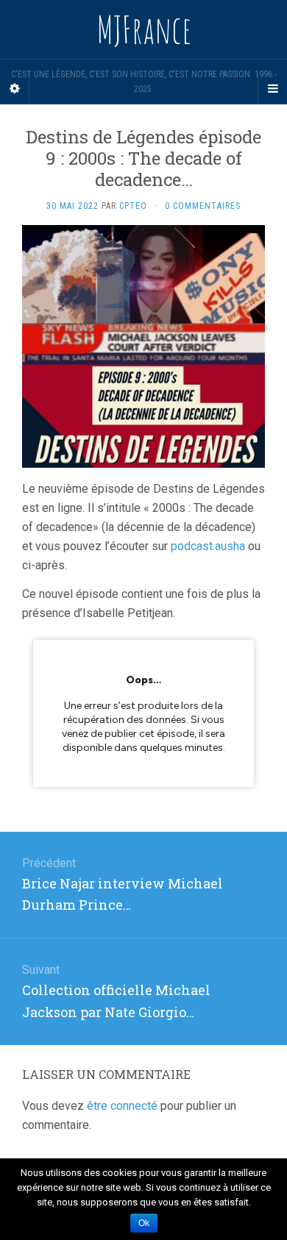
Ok (143, 1223)
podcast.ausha (208, 546)
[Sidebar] (14, 89)
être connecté (122, 1106)
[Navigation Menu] (272, 89)
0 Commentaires (203, 206)
